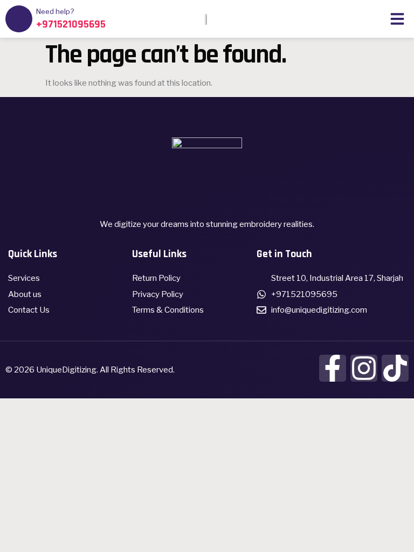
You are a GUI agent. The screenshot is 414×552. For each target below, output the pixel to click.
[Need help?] (18, 18)
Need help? (55, 11)
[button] (397, 19)
